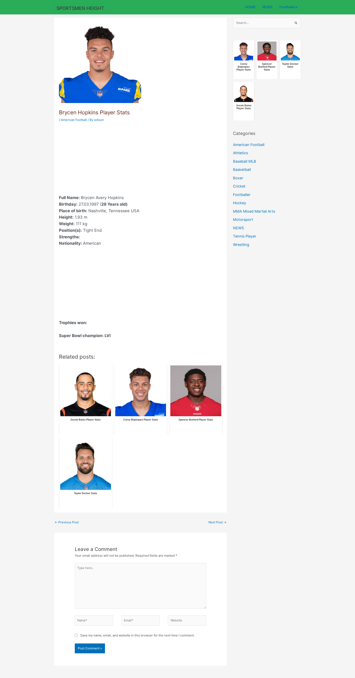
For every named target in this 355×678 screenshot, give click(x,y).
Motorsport (243, 219)
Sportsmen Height (80, 8)
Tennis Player (244, 236)
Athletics (240, 153)
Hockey (239, 203)
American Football (74, 120)
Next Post (217, 522)
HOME (250, 7)
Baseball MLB (244, 161)
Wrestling (241, 244)
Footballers (288, 7)
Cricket (239, 186)
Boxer (238, 178)
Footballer (241, 194)
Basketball (242, 169)
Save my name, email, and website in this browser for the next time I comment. (137, 635)
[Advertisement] (93, 157)
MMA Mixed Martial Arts (254, 211)
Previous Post (67, 522)
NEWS (267, 7)
